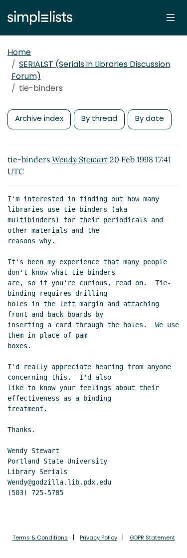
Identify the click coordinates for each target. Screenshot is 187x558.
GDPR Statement (152, 538)
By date (149, 118)
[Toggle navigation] (171, 17)
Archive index (39, 118)
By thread (99, 118)
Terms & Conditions (40, 538)
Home (19, 52)
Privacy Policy (98, 538)
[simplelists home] (37, 17)
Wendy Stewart (80, 159)
